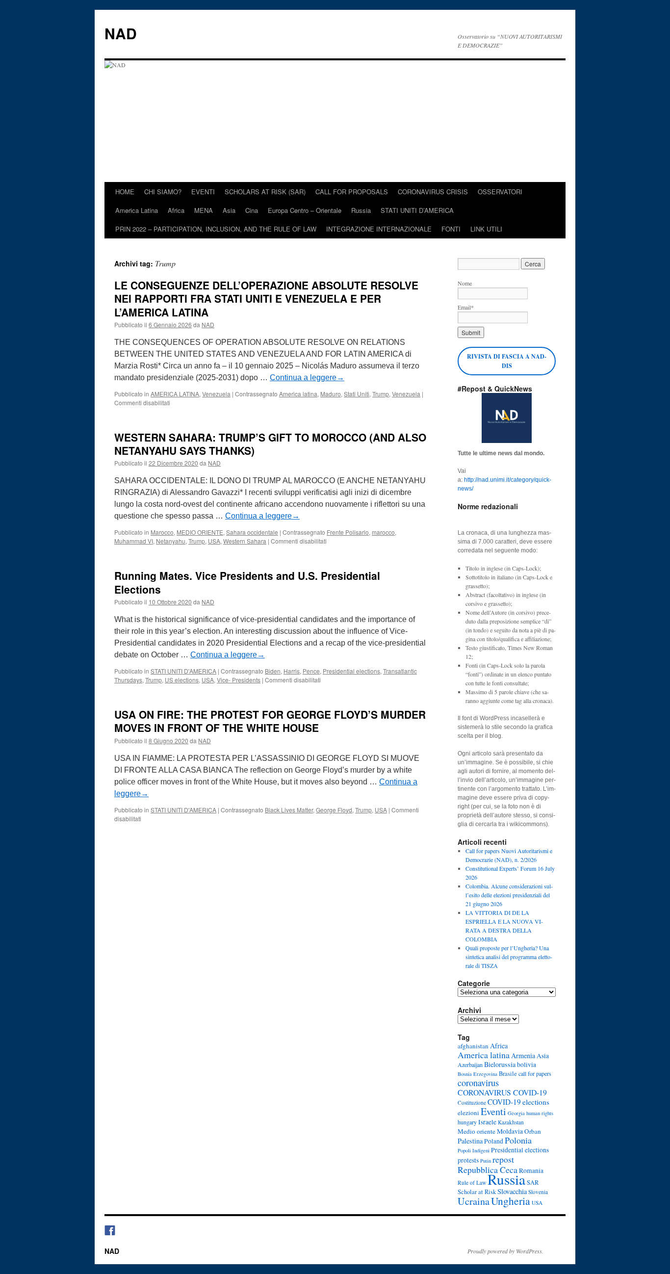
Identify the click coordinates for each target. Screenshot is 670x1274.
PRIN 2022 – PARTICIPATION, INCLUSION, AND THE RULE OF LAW (215, 229)
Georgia (516, 1113)
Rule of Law (472, 1182)
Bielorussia (499, 1064)
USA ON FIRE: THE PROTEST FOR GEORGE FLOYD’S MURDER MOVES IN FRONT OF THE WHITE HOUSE (270, 721)
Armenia (523, 1055)
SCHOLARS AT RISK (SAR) (265, 191)
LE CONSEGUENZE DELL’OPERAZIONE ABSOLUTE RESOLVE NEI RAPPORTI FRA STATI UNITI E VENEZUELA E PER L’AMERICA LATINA (266, 298)
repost (503, 1159)
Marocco (162, 532)
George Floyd (334, 810)
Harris (291, 671)
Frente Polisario (348, 532)
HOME (124, 191)
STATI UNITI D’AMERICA (417, 210)
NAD (120, 33)
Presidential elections (351, 671)
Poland (493, 1141)
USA (214, 541)
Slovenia (538, 1192)
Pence (311, 671)
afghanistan (473, 1045)
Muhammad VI (133, 541)
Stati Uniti (356, 394)
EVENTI (203, 191)
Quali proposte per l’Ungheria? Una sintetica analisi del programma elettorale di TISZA (508, 956)
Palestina (470, 1140)
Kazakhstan (511, 1122)
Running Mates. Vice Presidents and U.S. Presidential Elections (247, 582)
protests (468, 1160)
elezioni (468, 1112)
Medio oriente (476, 1131)
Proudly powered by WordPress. (505, 1251)
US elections (182, 680)
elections (535, 1102)
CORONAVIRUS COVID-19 (502, 1092)
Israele (487, 1122)
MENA (203, 210)
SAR (533, 1182)
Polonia (518, 1140)
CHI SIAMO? (162, 191)
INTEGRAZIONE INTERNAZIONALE (379, 229)
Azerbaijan (470, 1064)
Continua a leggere (307, 377)
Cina (251, 210)
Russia (361, 210)
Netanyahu (170, 541)
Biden (273, 671)
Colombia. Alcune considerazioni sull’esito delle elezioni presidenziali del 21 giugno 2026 (509, 895)
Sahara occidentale (252, 532)
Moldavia (510, 1131)
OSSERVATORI (500, 191)
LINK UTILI (486, 229)
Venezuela (216, 394)
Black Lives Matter (289, 810)
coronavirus (478, 1083)
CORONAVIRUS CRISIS (433, 191)
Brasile (508, 1073)
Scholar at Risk (477, 1192)
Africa (176, 210)
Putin (485, 1160)
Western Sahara (244, 541)
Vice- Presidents (238, 680)
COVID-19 (504, 1102)
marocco (383, 532)
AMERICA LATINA (175, 394)
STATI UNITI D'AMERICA (183, 671)
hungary (467, 1122)
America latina (298, 394)
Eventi (493, 1111)
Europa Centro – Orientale (304, 210)
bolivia (526, 1064)
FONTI (451, 229)
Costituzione (472, 1102)
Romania (531, 1170)
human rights (539, 1113)
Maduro (330, 394)
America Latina (136, 210)
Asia (229, 210)
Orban (532, 1131)
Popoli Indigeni (474, 1150)
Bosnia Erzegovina (477, 1073)
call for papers (534, 1073)
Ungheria (510, 1201)
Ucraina (474, 1201)
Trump (380, 394)
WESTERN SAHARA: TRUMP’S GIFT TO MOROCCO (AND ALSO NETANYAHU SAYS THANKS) (270, 444)
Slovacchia (512, 1191)
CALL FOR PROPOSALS (351, 191)
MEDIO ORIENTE (200, 532)
